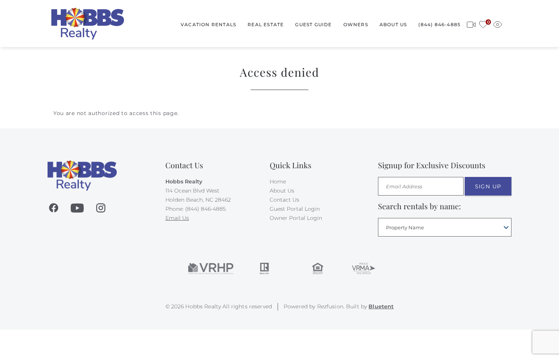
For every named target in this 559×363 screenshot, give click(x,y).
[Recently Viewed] (497, 23)
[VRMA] (363, 268)
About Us (393, 24)
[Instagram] (101, 208)
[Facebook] (54, 208)
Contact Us (284, 199)
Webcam (471, 23)
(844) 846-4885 (439, 24)
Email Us (177, 218)
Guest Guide (313, 24)
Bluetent (381, 306)
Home (278, 181)
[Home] (87, 23)
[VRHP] (211, 268)
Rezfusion (330, 306)
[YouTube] (77, 208)
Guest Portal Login (295, 208)
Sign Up (488, 186)
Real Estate (266, 24)
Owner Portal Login (296, 218)
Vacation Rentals (208, 24)
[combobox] (444, 227)
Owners (355, 24)
